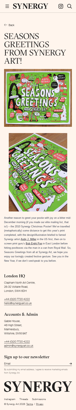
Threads (23, 399)
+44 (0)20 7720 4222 (17, 299)
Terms (29, 404)
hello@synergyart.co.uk (18, 303)
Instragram (9, 399)
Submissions (39, 399)
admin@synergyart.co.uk (18, 345)
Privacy (39, 404)
